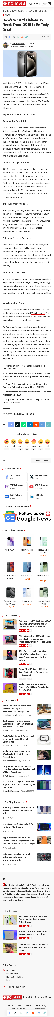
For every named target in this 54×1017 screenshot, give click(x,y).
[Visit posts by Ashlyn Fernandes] (6, 45)
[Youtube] (39, 486)
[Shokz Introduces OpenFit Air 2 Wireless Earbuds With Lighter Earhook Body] (44, 755)
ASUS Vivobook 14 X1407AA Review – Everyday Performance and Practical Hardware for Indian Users (35, 639)
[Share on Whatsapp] (18, 37)
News (9, 11)
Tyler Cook (9, 730)
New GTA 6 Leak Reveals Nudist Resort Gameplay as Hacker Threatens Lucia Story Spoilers (17, 709)
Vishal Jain (8, 745)
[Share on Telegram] (39, 1013)
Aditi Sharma (9, 776)
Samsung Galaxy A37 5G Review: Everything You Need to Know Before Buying (33, 919)
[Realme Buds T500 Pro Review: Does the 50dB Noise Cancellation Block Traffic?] (10, 688)
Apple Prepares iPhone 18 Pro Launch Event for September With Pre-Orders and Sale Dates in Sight (19, 840)
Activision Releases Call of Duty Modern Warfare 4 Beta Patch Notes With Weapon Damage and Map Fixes (26, 376)
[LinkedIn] (39, 496)
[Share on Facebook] (9, 37)
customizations (17, 213)
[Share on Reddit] (22, 37)
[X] (39, 476)
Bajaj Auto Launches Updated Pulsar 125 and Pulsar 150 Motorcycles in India (16, 857)
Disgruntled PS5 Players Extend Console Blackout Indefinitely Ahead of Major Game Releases (19, 769)
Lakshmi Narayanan (12, 791)
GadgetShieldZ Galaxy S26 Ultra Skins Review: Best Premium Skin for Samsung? (33, 672)
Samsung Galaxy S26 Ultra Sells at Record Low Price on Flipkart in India (18, 810)
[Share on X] (14, 37)
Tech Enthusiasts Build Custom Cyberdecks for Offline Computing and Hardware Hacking (18, 724)
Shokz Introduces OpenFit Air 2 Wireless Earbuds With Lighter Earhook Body (16, 754)
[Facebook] (15, 476)
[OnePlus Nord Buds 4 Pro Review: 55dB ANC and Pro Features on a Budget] (10, 948)
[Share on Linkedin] (27, 1013)
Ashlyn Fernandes (18, 44)
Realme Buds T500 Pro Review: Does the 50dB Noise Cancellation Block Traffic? (34, 687)
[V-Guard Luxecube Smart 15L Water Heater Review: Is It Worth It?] (10, 935)
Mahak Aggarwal (11, 715)
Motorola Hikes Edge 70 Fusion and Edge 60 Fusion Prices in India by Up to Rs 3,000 (19, 784)
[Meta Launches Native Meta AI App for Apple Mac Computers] (44, 827)
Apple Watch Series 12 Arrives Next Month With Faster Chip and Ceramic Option (18, 739)
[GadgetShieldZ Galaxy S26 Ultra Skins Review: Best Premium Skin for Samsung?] (10, 673)
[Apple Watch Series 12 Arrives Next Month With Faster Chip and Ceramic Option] (44, 740)
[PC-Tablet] (15, 3)
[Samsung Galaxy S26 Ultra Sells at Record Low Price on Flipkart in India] (44, 810)
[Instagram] (15, 486)
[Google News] (15, 496)
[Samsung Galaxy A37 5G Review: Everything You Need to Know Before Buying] (10, 920)
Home (4, 11)
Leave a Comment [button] (42, 460)
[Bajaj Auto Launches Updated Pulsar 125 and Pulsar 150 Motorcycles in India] (44, 857)
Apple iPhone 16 (21, 414)
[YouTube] (42, 997)
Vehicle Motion (38, 313)
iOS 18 (31, 414)
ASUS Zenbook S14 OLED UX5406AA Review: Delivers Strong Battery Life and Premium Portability (35, 624)
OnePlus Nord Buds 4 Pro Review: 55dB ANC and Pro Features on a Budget (34, 947)
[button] (31, 3)
